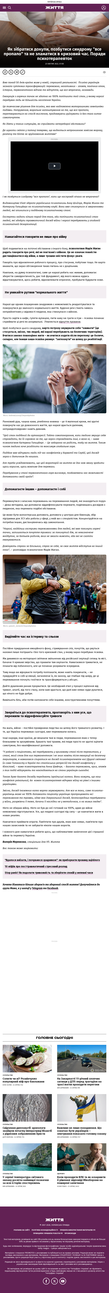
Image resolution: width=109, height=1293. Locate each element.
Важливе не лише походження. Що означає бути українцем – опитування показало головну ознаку (81, 1130)
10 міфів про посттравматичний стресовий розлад (36, 866)
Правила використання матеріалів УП (77, 1230)
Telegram (37, 888)
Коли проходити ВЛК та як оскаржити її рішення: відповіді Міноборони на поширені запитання (81, 1180)
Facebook (52, 888)
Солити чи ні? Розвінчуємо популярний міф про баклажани (23, 1080)
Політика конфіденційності (45, 1230)
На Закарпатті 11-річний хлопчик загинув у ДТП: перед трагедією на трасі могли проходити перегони (79, 1081)
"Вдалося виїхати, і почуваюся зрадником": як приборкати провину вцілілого (52, 860)
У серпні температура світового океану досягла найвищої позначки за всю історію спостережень (26, 1180)
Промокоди (70, 1233)
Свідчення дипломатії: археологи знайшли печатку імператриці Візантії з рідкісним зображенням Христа (27, 1130)
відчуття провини (69, 321)
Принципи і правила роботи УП (48, 1233)
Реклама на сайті (22, 1230)
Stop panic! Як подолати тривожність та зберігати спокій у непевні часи (49, 872)
